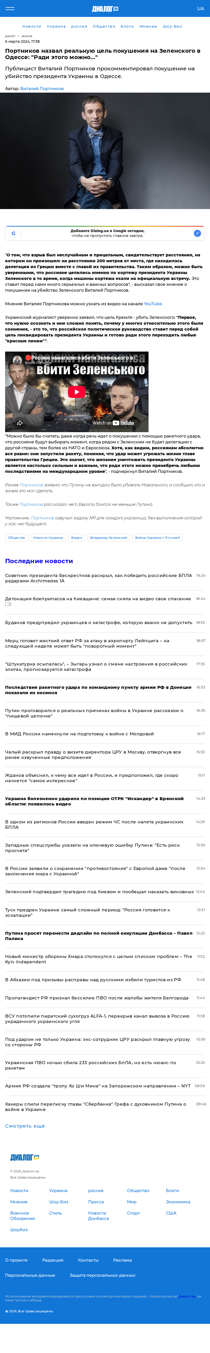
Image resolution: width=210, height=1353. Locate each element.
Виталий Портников (42, 88)
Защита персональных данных (102, 1275)
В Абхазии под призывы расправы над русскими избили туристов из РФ (93, 979)
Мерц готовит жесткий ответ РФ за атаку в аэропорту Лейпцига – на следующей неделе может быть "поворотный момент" (87, 643)
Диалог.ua (187, 1296)
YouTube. (153, 303)
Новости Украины (48, 538)
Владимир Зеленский (108, 538)
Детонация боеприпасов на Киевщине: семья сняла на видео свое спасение (98, 598)
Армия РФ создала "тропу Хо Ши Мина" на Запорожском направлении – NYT (98, 1085)
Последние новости (39, 561)
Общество (16, 538)
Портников (32, 485)
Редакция (53, 1260)
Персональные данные (30, 1275)
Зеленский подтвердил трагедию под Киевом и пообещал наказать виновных (99, 891)
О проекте (16, 1260)
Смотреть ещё (25, 1126)
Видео (76, 538)
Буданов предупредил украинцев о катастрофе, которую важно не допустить (99, 622)
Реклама (122, 1260)
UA (200, 9)
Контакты (88, 1260)
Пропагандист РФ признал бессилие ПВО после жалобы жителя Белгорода (96, 997)
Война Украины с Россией (157, 538)
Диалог (10, 36)
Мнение (27, 36)
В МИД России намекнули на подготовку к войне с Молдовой (79, 733)
